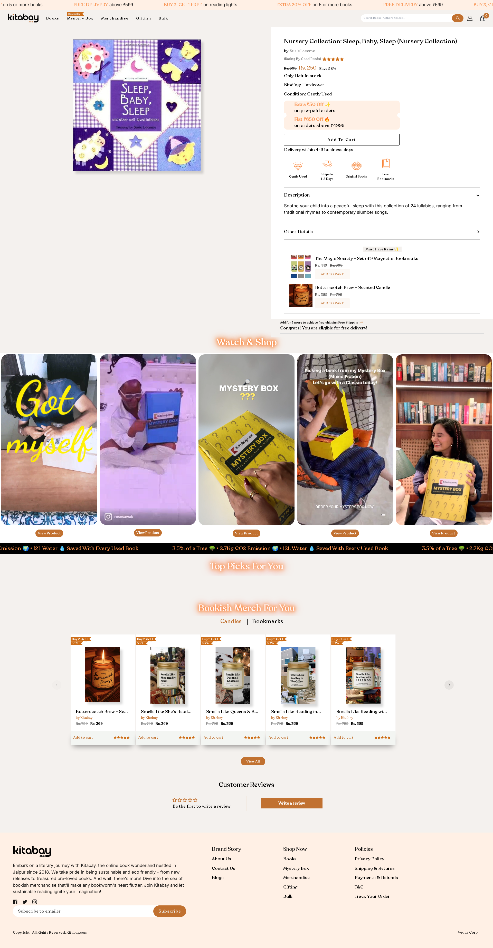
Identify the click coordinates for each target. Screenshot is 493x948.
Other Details (298, 232)
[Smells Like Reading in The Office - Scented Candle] (298, 687)
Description (297, 195)
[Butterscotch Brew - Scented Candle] (103, 684)
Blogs (218, 878)
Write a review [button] (291, 803)
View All (253, 761)
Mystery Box (296, 868)
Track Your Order (372, 896)
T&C (359, 887)
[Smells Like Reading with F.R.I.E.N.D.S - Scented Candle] (363, 687)
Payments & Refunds (376, 878)
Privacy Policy (369, 859)
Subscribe (169, 911)
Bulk (287, 896)
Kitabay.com (77, 932)
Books (290, 859)
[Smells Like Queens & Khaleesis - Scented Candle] (233, 687)
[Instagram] (34, 902)
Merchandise (296, 878)
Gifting (290, 887)
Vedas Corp (468, 932)
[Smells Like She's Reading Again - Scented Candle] (168, 687)
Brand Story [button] (226, 849)
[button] (54, 18)
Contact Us (223, 868)
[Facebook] (15, 902)
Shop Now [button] (295, 849)
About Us (221, 859)
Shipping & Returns (375, 868)
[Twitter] (25, 902)
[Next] (449, 685)
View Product (49, 533)
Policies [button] (364, 849)
